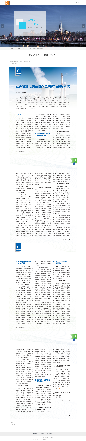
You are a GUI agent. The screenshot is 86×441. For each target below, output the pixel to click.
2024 (24, 48)
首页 (15, 48)
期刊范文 (19, 48)
